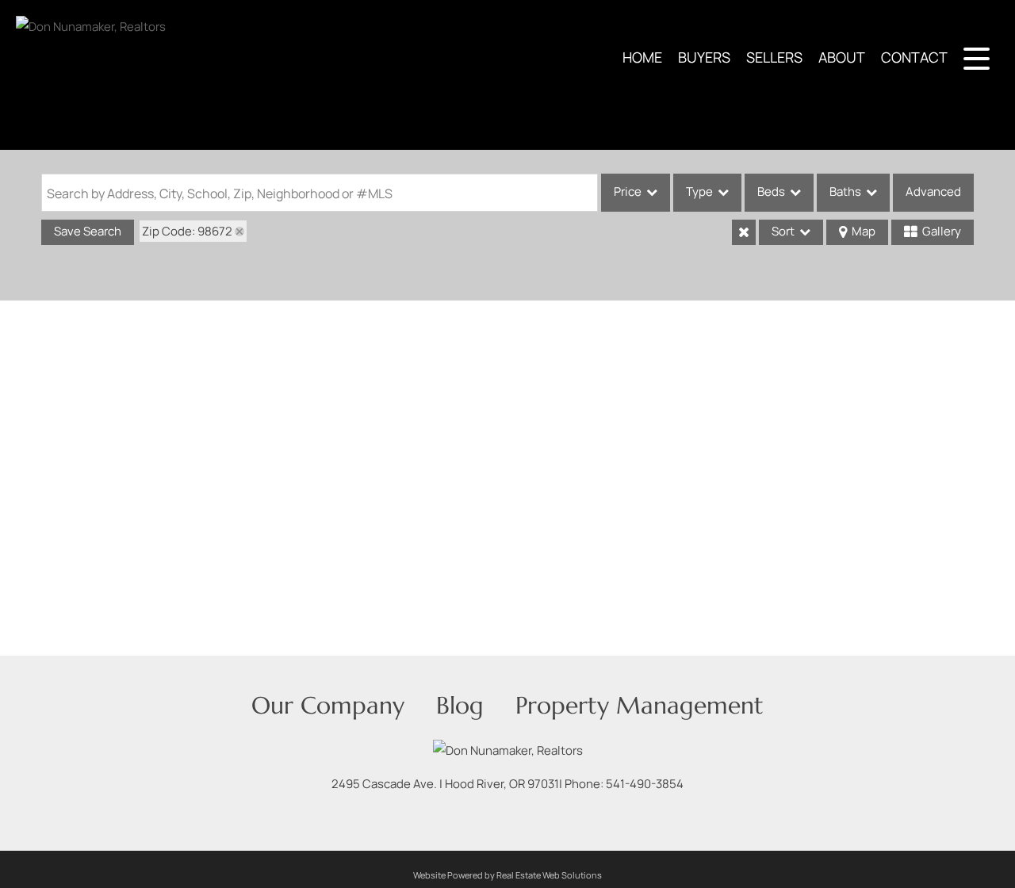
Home (642, 57)
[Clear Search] (744, 232)
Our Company (327, 705)
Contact (914, 57)
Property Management (639, 705)
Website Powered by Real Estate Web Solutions (507, 875)
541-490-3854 (645, 783)
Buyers (704, 57)
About (841, 57)
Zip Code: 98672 (187, 231)
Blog (460, 705)
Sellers (774, 57)
